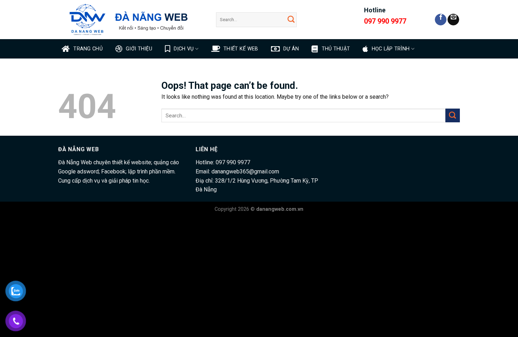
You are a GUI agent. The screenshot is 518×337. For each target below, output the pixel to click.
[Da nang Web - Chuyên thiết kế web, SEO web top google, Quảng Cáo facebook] (131, 19)
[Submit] (291, 19)
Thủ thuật (336, 49)
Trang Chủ (88, 49)
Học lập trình (391, 49)
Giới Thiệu (139, 49)
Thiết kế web (240, 49)
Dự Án (291, 49)
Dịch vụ (183, 49)
